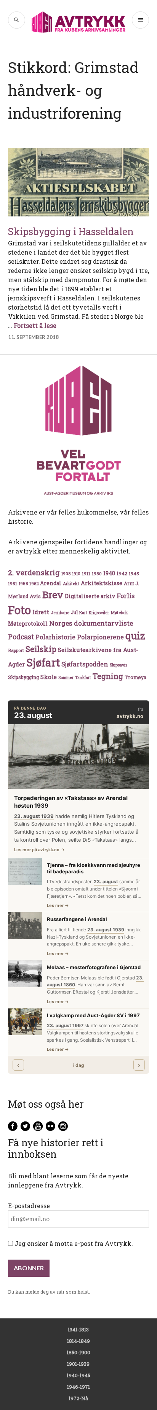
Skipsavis (118, 665)
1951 (12, 583)
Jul (74, 612)
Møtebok (119, 612)
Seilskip (41, 649)
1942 (122, 573)
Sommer (66, 677)
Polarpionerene (100, 637)
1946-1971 (78, 1386)
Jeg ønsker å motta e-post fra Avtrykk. (73, 1243)
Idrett (40, 612)
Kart (83, 612)
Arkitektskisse (101, 583)
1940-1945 (78, 1375)
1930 (97, 573)
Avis (35, 596)
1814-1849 (78, 1340)
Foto (19, 609)
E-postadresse (29, 1206)
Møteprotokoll (28, 623)
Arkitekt (71, 583)
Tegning (108, 676)
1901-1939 (78, 1363)
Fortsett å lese (35, 325)
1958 (23, 583)
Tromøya (135, 677)
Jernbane (60, 612)
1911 (86, 573)
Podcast (21, 636)
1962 (33, 583)
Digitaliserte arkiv (90, 596)
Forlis (126, 596)
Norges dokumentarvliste (91, 623)
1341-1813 (78, 1329)
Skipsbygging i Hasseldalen (71, 231)
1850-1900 (78, 1352)
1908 (65, 573)
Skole (48, 677)
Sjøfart (43, 662)
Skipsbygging (23, 677)
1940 (109, 573)
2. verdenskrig (34, 572)
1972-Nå (78, 1398)
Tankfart (83, 677)
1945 (134, 573)
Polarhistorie (55, 637)
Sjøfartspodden (84, 664)
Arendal (50, 583)
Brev (52, 594)
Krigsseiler (99, 612)
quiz (135, 635)
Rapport (16, 650)
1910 (76, 573)
